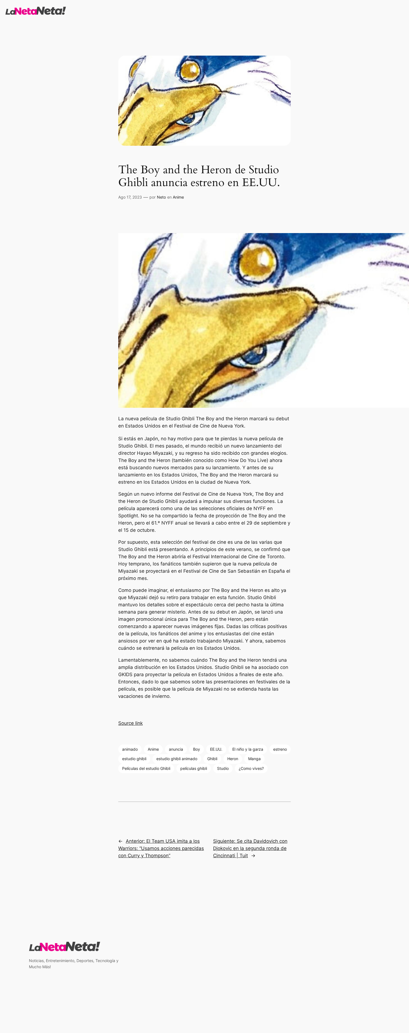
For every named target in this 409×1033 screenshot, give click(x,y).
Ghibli (212, 758)
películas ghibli (193, 768)
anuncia (176, 749)
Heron (232, 758)
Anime (178, 197)
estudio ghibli (134, 758)
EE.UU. (216, 749)
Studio (223, 768)
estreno (280, 749)
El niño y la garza (247, 749)
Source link (130, 723)
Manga (254, 758)
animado (130, 749)
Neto (161, 197)
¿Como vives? (251, 768)
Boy (196, 749)
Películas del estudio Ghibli (146, 768)
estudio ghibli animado (176, 758)
